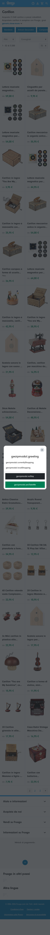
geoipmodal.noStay (25, 476)
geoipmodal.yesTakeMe (25, 485)
